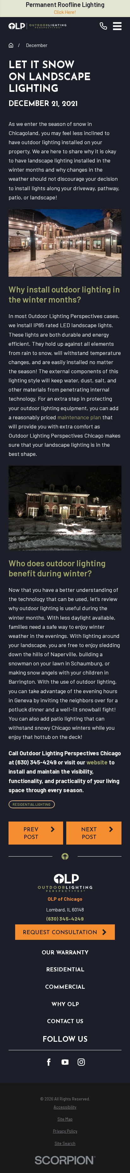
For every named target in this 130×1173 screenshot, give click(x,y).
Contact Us (65, 1021)
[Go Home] (11, 45)
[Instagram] (81, 1062)
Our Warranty (65, 953)
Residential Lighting (31, 804)
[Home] (37, 26)
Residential (65, 970)
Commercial (65, 987)
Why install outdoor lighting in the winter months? (64, 294)
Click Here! (65, 12)
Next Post (89, 833)
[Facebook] (48, 1062)
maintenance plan (79, 417)
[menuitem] (65, 1107)
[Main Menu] (117, 26)
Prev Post (30, 833)
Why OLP (65, 1004)
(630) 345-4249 (65, 919)
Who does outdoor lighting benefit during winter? (57, 568)
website (97, 762)
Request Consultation (60, 932)
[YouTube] (65, 1062)
